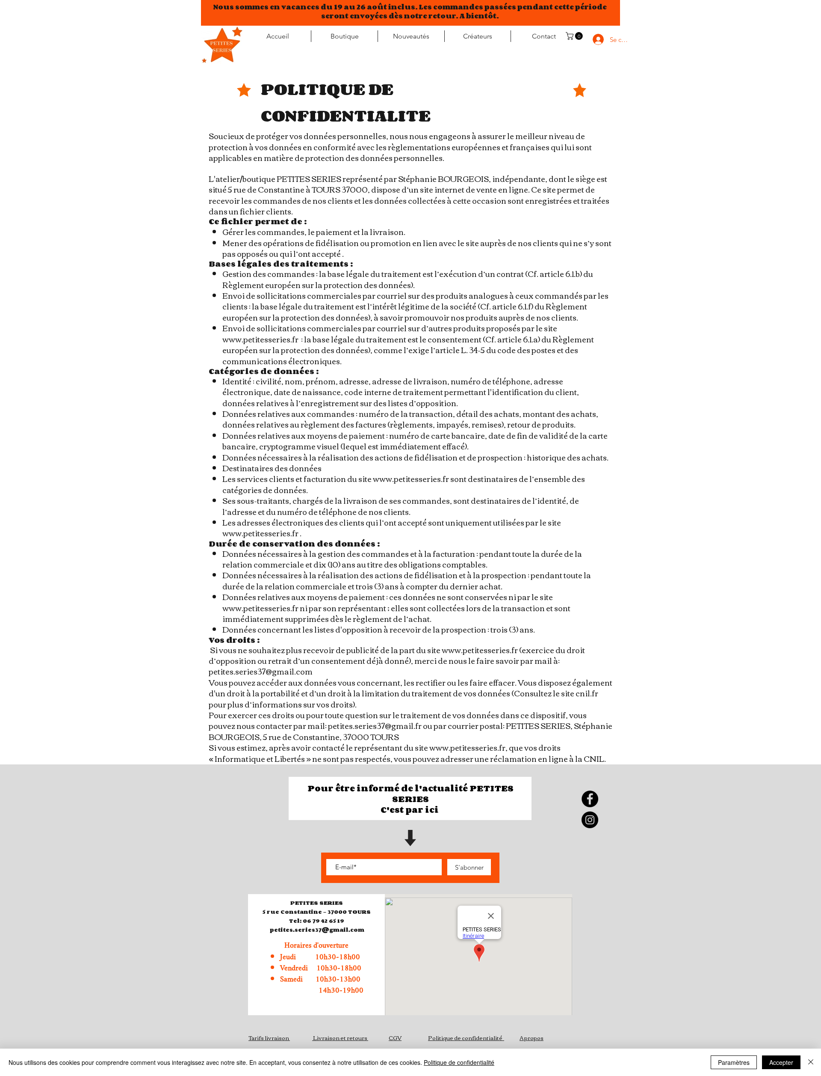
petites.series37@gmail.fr (375, 725)
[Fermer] (811, 1062)
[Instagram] (590, 819)
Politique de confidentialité (465, 1037)
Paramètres (734, 1062)
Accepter (781, 1062)
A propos (531, 1037)
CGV (395, 1037)
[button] (575, 36)
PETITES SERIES (316, 902)
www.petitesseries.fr (260, 339)
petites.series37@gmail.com (261, 671)
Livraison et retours (340, 1037)
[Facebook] (590, 799)
